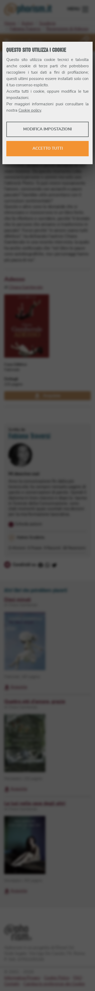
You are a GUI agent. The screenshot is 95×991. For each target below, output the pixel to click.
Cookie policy (29, 110)
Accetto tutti (47, 148)
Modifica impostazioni (47, 129)
